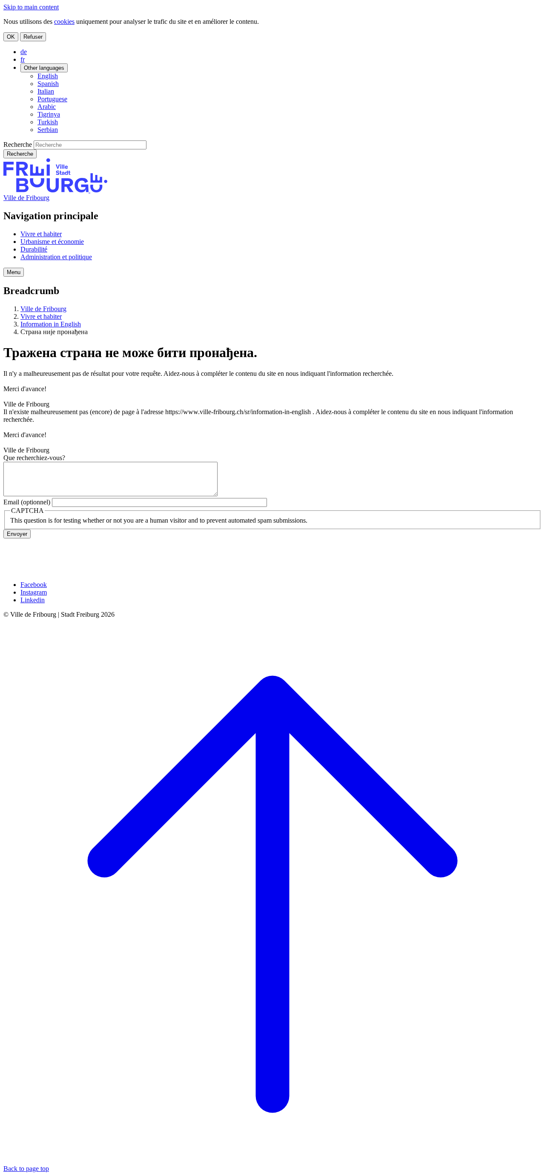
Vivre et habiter (41, 233)
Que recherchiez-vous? (34, 457)
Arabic (46, 106)
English (47, 76)
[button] (13, 272)
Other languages (44, 68)
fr (22, 59)
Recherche (17, 144)
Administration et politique (56, 256)
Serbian (47, 129)
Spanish (48, 83)
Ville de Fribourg (26, 197)
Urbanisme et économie (52, 241)
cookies (64, 21)
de (23, 51)
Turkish (47, 122)
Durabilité (33, 249)
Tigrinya (48, 114)
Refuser (33, 37)
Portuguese (52, 99)
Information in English (50, 324)
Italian (45, 91)
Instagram (33, 592)
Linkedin (32, 600)
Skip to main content (31, 7)
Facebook (33, 584)
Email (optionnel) (26, 502)
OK (11, 37)
